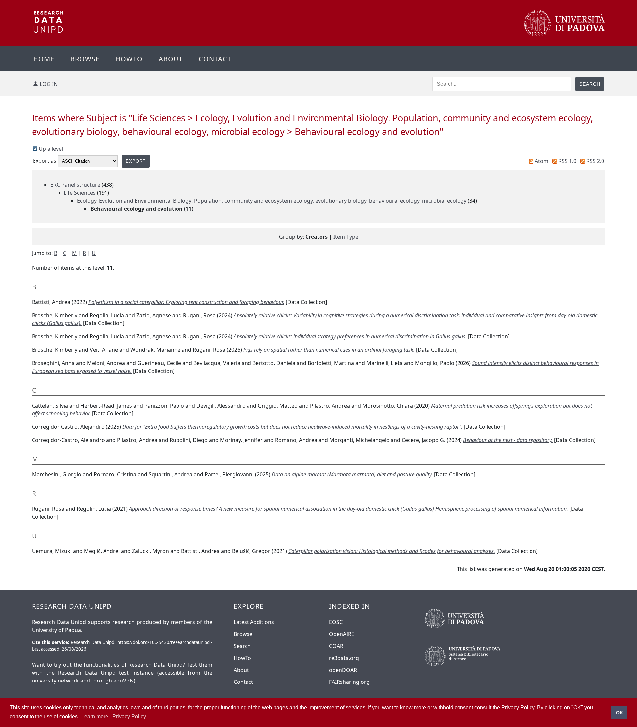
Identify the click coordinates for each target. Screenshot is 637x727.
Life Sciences (80, 192)
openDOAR (343, 670)
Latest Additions (254, 622)
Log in (49, 84)
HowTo (242, 658)
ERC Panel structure (75, 184)
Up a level (51, 148)
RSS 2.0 (595, 161)
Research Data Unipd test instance (106, 672)
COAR (336, 646)
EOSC (336, 622)
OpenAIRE (341, 634)
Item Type (345, 236)
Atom (541, 161)
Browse (85, 58)
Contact (215, 58)
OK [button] (619, 712)
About (171, 58)
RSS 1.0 (567, 161)
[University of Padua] (564, 34)
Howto (129, 58)
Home (43, 58)
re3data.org (344, 658)
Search (242, 646)
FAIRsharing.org (349, 681)
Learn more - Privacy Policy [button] (113, 716)
